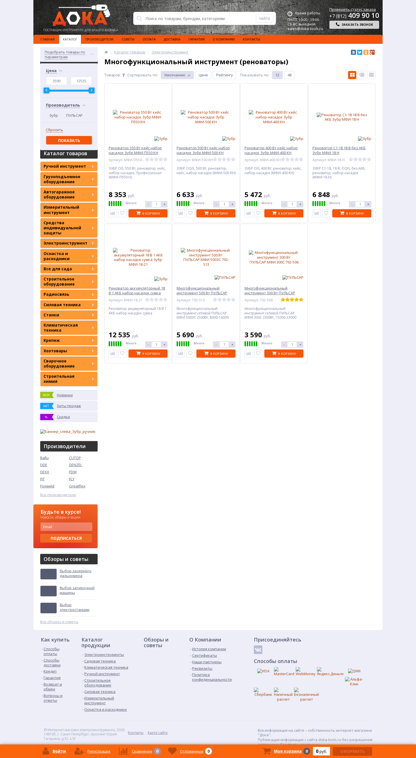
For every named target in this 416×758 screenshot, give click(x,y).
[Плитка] (352, 75)
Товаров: (112, 74)
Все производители (58, 495)
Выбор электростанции (74, 607)
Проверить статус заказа (352, 9)
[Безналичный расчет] (306, 695)
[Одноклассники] (365, 52)
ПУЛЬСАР (74, 115)
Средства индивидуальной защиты (62, 228)
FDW (73, 471)
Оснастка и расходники (57, 256)
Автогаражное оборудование (59, 194)
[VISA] (263, 671)
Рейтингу (224, 74)
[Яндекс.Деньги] (330, 671)
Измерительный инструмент (61, 209)
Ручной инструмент (65, 166)
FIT (42, 478)
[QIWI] (354, 671)
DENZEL (75, 464)
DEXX (44, 471)
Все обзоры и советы (59, 621)
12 (277, 74)
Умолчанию (174, 74)
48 (289, 74)
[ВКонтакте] (353, 52)
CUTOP (75, 457)
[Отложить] (122, 213)
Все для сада (58, 268)
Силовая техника (62, 304)
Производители (99, 39)
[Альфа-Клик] (354, 681)
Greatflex (77, 486)
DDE (43, 464)
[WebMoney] (306, 671)
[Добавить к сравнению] (113, 213)
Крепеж (52, 340)
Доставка (172, 39)
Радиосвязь (56, 294)
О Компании (224, 39)
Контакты (251, 39)
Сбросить (54, 130)
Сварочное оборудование (59, 363)
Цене (203, 74)
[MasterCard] (284, 671)
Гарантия (196, 39)
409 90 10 (354, 15)
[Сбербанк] (263, 692)
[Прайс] (371, 75)
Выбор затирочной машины (77, 590)
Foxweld (47, 486)
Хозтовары (55, 350)
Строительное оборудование (59, 281)
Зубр (53, 115)
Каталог (70, 39)
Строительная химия (59, 378)
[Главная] (106, 52)
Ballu (44, 457)
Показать (69, 140)
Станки (51, 315)
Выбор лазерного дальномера (75, 573)
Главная (47, 39)
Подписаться (66, 538)
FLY (71, 478)
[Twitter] (359, 52)
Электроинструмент (65, 243)
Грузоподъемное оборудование (62, 179)
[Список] (362, 75)
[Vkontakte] (258, 649)
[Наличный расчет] (283, 695)
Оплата (149, 39)
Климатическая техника (61, 327)
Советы (128, 39)
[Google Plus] (372, 52)
